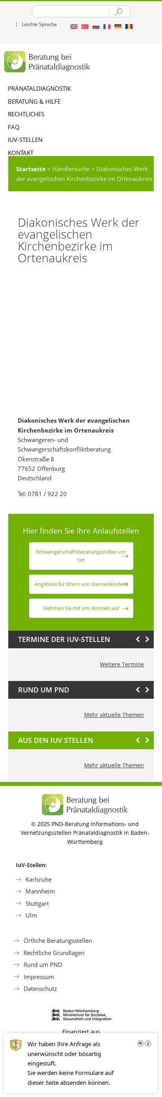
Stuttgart (37, 903)
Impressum (39, 977)
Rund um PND (43, 964)
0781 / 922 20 (47, 494)
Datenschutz (40, 989)
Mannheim (40, 891)
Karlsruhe (39, 879)
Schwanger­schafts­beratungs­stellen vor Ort (81, 555)
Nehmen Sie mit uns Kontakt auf (81, 608)
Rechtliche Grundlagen (54, 953)
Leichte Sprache (39, 24)
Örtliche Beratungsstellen (58, 940)
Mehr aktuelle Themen (114, 714)
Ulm (31, 915)
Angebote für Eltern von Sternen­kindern (81, 584)
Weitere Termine (122, 664)
